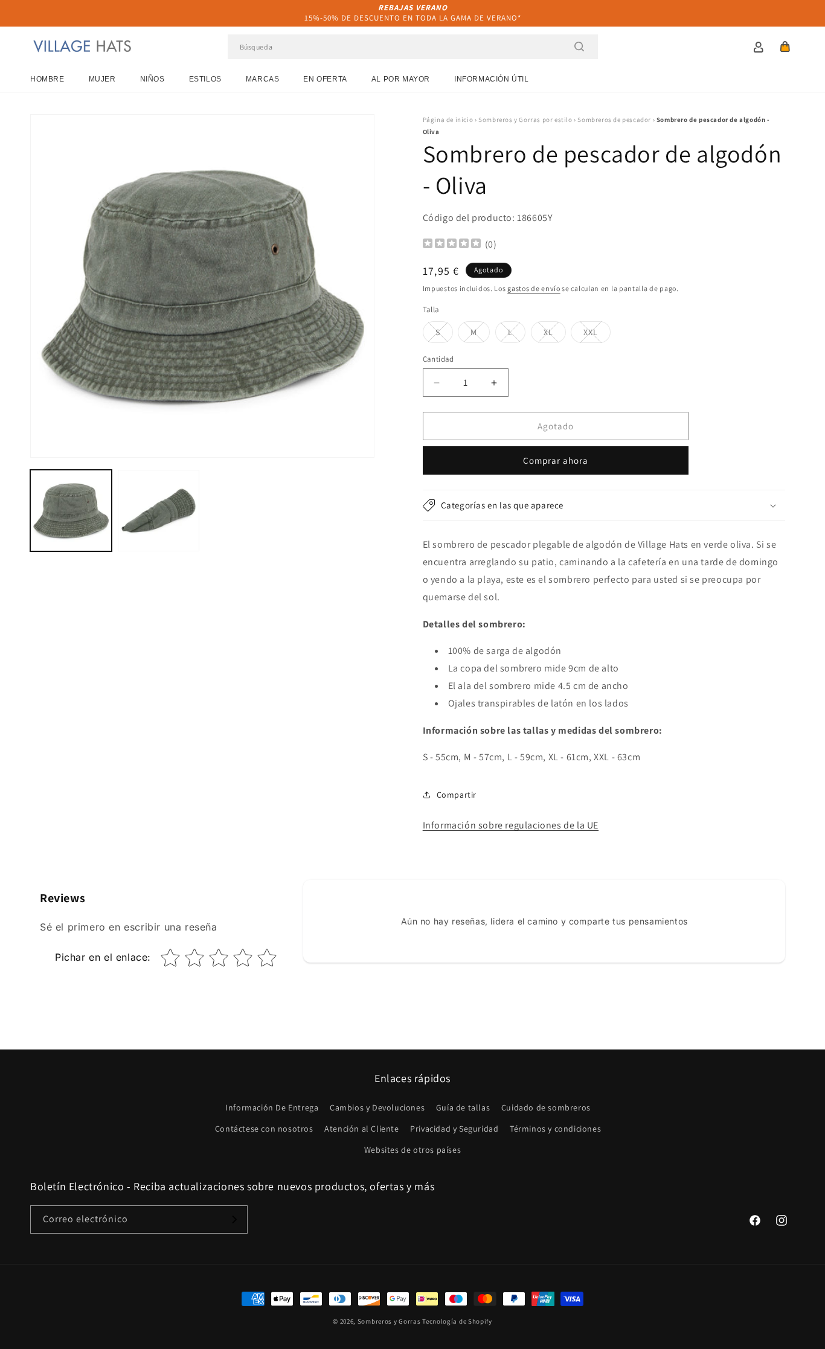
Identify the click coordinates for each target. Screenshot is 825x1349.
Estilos (205, 79)
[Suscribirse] (233, 1219)
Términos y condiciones (555, 1128)
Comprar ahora (555, 460)
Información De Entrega (271, 1107)
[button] (785, 46)
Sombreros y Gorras (389, 1321)
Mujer (102, 79)
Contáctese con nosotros (264, 1128)
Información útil (491, 79)
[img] (452, 245)
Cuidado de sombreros (546, 1107)
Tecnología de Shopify (457, 1321)
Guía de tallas (463, 1107)
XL (555, 334)
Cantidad (438, 359)
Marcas (263, 79)
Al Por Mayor (400, 79)
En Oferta (325, 79)
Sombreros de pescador (614, 119)
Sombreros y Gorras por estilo (525, 119)
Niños (152, 79)
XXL (597, 334)
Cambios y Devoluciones (377, 1107)
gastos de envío (533, 288)
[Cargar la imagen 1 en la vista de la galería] (71, 510)
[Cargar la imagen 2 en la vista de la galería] (158, 510)
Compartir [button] (457, 794)
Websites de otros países (412, 1149)
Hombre (47, 79)
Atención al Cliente (361, 1128)
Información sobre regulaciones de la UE (511, 825)
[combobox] (413, 46)
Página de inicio (448, 119)
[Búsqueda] (579, 46)
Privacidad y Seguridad (454, 1128)
